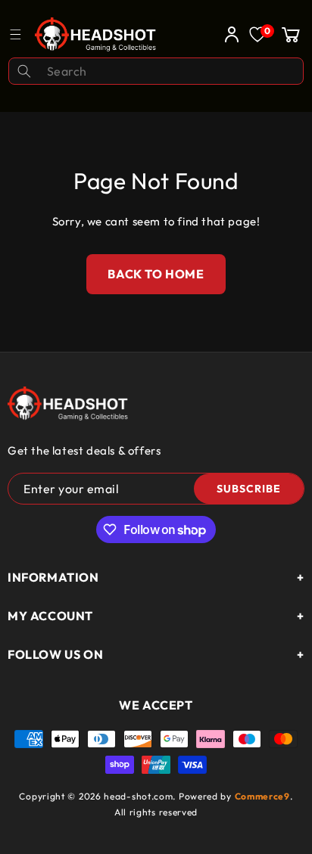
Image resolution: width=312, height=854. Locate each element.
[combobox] (156, 71)
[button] (290, 34)
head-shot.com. (141, 796)
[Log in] (228, 34)
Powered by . (236, 796)
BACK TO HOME (156, 273)
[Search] (24, 71)
